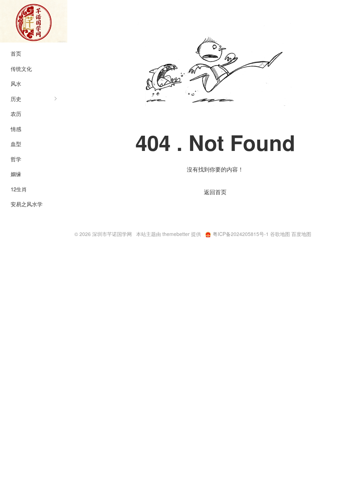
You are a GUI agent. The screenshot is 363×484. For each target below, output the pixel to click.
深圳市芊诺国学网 (33, 21)
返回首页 (215, 192)
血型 (16, 143)
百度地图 (301, 233)
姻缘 (16, 174)
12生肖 (19, 189)
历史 (16, 98)
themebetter (176, 233)
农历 (16, 113)
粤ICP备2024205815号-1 (241, 233)
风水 (16, 83)
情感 (16, 129)
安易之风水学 (27, 204)
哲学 (16, 159)
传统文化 (21, 68)
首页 (16, 53)
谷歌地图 (280, 233)
